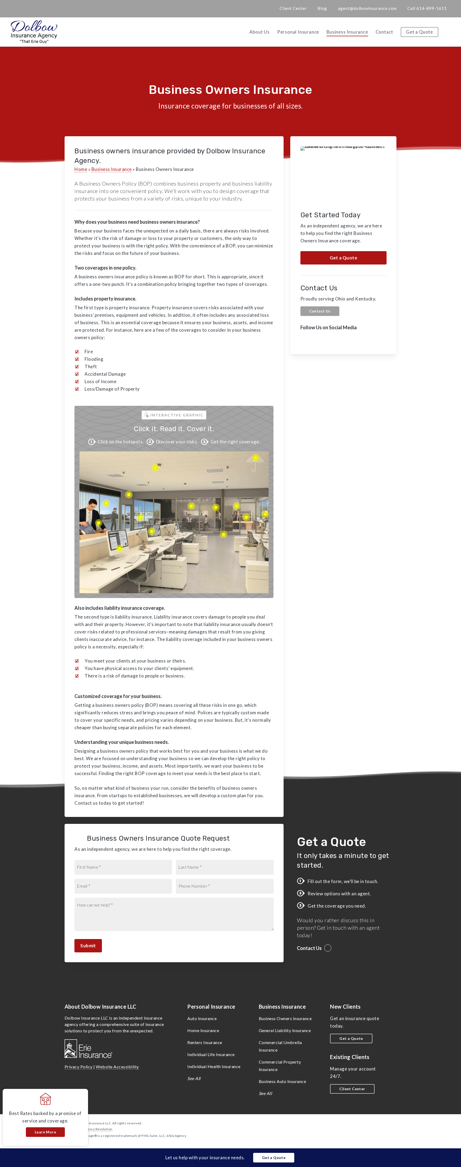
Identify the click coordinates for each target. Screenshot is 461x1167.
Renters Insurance (204, 1042)
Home (80, 169)
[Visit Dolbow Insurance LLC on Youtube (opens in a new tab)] (46, 8)
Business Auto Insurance (282, 1081)
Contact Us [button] (309, 948)
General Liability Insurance (285, 1030)
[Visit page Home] (34, 32)
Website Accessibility (117, 1066)
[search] (450, 32)
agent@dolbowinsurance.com (367, 8)
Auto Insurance (202, 1018)
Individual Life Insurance (211, 1054)
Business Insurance (112, 169)
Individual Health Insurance (214, 1066)
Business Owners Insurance (285, 1018)
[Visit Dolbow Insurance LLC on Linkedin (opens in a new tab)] (36, 8)
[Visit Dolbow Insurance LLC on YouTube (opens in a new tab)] (337, 339)
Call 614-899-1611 (427, 8)
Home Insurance (203, 1030)
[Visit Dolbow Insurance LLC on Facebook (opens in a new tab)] (26, 8)
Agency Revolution (97, 1129)
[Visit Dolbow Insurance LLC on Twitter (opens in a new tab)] (16, 8)
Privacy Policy (79, 1066)
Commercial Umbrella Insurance (280, 1046)
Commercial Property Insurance (280, 1065)
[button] (343, 257)
